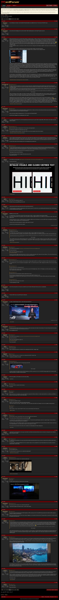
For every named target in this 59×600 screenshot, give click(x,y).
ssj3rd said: (11, 391)
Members (14, 5)
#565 (56, 106)
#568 (56, 135)
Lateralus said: (12, 584)
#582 (56, 344)
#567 (56, 124)
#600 (56, 582)
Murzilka (3, 17)
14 (8, 589)
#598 (56, 535)
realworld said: (12, 247)
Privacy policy (52, 596)
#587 (56, 389)
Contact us (42, 596)
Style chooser (3, 596)
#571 (56, 197)
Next (17, 589)
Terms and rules (47, 596)
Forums (4, 5)
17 (12, 589)
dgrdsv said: (11, 415)
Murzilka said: (12, 108)
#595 (56, 501)
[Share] (54, 21)
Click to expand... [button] (33, 237)
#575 (56, 245)
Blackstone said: (12, 326)
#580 (56, 324)
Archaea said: (12, 383)
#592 (56, 446)
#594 (56, 476)
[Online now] (1, 30)
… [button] (5, 589)
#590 (56, 430)
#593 (56, 455)
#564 (56, 82)
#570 (56, 157)
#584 (56, 359)
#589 (56, 413)
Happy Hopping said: (13, 126)
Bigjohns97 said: (12, 346)
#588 (56, 397)
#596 (56, 509)
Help (55, 596)
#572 (56, 204)
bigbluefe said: (12, 537)
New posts (8, 5)
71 (15, 589)
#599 (56, 568)
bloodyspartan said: (12, 84)
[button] (11, 5)
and (13, 242)
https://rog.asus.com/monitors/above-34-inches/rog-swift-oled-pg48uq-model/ (31, 159)
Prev (2, 589)
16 (11, 589)
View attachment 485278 (13, 252)
